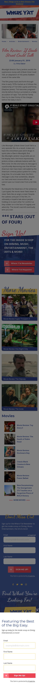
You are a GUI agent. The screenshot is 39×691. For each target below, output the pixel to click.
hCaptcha (31, 681)
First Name (7, 651)
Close (37, 610)
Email (5, 640)
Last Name (7, 663)
